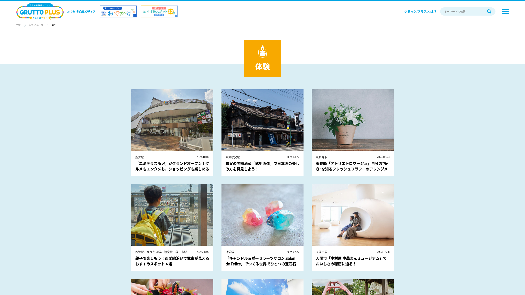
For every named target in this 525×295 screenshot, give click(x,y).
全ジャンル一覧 (36, 25)
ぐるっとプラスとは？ (420, 11)
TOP (18, 25)
